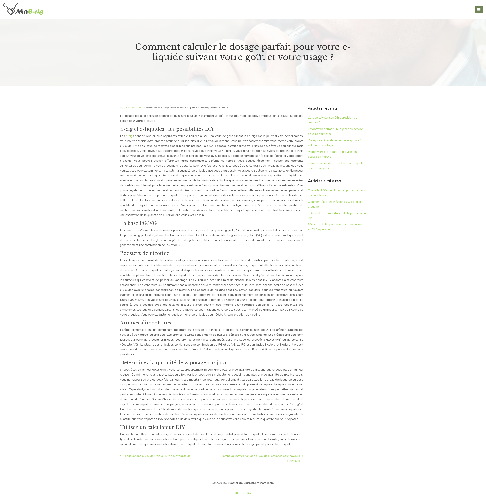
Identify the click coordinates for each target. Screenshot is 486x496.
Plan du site (243, 493)
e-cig (129, 136)
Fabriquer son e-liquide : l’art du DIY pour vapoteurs (157, 456)
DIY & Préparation (132, 107)
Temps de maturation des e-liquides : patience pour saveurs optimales (261, 458)
